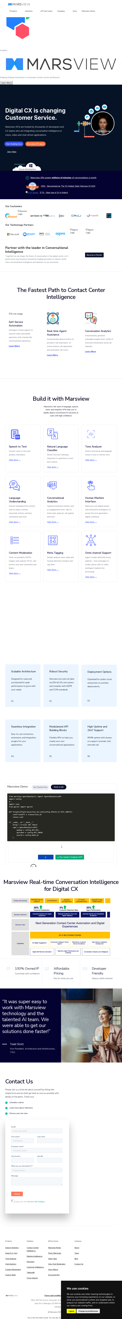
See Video (11, 152)
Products (13, 11)
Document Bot (53, 1275)
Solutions (29, 11)
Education (30, 1262)
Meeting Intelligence (34, 1256)
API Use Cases (46, 11)
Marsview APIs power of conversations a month (63, 178)
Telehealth (31, 1272)
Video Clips (52, 1259)
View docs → (15, 460)
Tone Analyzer (10, 1259)
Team (76, 1253)
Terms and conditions (53, 1295)
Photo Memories (54, 1253)
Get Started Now (40, 787)
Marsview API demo (35, 144)
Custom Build (10, 1275)
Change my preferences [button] (88, 1311)
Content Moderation (13, 1269)
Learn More (6, 83)
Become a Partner (94, 255)
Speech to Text (11, 1253)
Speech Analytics (12, 1248)
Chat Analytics (10, 1264)
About (76, 1248)
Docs (75, 11)
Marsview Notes (88, 11)
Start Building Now (14, 144)
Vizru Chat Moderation (56, 1264)
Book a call (58, 787)
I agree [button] (71, 1311)
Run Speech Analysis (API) (70, 857)
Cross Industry (32, 1278)
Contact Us (78, 1264)
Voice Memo (53, 1269)
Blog (76, 1259)
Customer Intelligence (35, 1267)
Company (61, 11)
